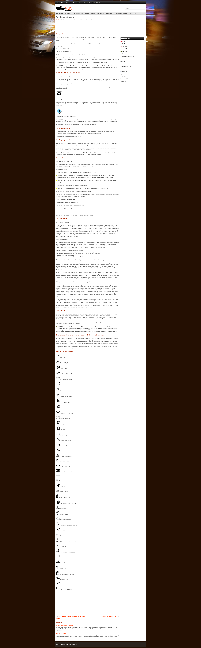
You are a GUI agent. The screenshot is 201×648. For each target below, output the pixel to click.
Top (67, 2)
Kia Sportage (125, 54)
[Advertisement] (87, 26)
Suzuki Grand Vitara (126, 66)
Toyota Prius (123, 81)
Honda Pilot (123, 76)
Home (57, 2)
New (62, 2)
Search (78, 2)
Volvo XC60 (124, 71)
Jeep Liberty (125, 51)
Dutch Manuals (96, 2)
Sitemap (72, 2)
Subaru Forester (90, 13)
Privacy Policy (86, 2)
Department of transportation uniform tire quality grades (70, 617)
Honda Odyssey (125, 74)
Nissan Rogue (109, 13)
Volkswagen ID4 (124, 78)
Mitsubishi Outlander (121, 13)
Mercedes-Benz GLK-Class (128, 56)
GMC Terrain (100, 13)
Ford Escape (59, 13)
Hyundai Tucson (78, 13)
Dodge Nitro (68, 13)
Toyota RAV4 (133, 13)
